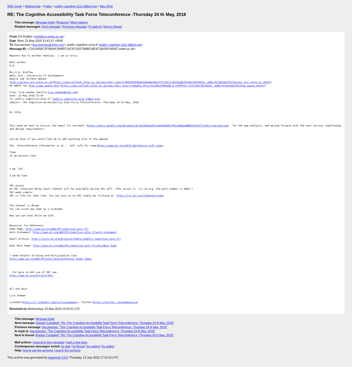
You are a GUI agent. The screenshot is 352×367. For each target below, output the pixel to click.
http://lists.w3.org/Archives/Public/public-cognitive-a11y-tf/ (76, 238)
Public (48, 6)
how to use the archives (38, 350)
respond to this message (48, 342)
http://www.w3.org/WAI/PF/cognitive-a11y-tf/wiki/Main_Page (75, 245)
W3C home (14, 6)
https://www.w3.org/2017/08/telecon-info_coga (130, 145)
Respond (63, 22)
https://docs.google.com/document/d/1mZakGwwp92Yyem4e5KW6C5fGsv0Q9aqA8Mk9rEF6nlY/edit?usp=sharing (157, 125)
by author (108, 346)
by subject (93, 346)
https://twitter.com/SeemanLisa (115, 302)
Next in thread (113, 26)
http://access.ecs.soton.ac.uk (31, 82)
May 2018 (106, 6)
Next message (51, 26)
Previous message (75, 26)
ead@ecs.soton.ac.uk (49, 36)
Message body (45, 22)
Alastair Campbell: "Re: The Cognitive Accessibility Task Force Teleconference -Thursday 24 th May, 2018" (105, 322)
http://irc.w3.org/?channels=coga (140, 195)
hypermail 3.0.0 (58, 357)
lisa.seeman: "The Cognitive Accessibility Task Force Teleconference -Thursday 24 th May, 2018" (105, 327)
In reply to (95, 26)
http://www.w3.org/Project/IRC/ (32, 275)
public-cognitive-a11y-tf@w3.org (76, 6)
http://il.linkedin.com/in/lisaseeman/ (50, 302)
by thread (79, 346)
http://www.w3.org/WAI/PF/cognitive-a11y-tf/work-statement (75, 232)
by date (66, 346)
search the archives (67, 350)
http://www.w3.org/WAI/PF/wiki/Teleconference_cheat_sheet (51, 258)
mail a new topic (76, 342)
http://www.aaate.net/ (44, 85)
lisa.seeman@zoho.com (48, 44)
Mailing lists (33, 6)
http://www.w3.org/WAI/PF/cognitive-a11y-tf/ (57, 229)
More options (79, 22)
